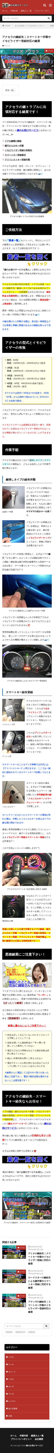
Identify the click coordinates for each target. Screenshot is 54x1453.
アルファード (20, 1332)
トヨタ (11, 1379)
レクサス (12, 1401)
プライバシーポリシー (44, 11)
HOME (7, 25)
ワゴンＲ (31, 1332)
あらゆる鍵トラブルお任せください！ (30, 25)
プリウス (9, 1332)
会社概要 (39, 1439)
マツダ (7, 46)
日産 (10, 1416)
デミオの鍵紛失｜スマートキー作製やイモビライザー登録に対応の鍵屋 (39, 1258)
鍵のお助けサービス (34, 1445)
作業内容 (14, 11)
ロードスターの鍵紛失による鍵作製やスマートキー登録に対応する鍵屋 (39, 1282)
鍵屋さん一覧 (26, 11)
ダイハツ (12, 1372)
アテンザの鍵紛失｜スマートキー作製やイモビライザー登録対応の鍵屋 (39, 1306)
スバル (11, 1364)
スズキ (11, 1357)
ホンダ (11, 1386)
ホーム (5, 11)
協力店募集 (12, 1408)
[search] (49, 18)
